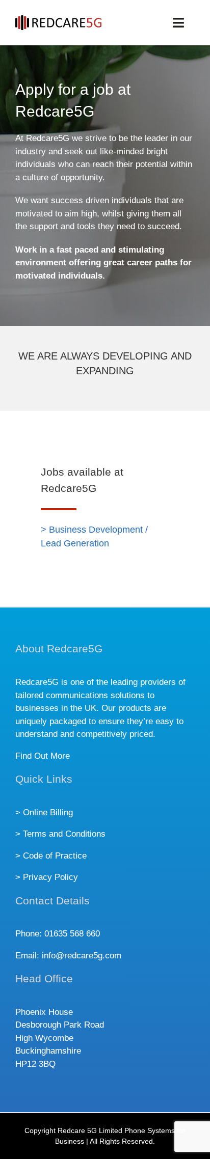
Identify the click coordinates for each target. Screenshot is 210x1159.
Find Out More (42, 756)
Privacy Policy (50, 877)
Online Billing (48, 812)
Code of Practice (55, 856)
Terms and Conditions (64, 834)
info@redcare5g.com (81, 955)
